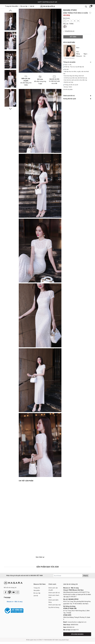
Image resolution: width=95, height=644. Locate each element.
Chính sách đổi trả (54, 592)
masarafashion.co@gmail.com (76, 622)
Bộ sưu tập (24, 6)
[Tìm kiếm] (86, 6)
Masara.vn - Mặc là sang (14, 601)
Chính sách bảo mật (54, 605)
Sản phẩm (15, 6)
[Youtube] (13, 592)
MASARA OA (70, 627)
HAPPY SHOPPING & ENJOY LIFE (47, 2)
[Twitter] (9, 592)
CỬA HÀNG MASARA (77, 634)
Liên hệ (32, 6)
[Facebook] (5, 592)
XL (75, 21)
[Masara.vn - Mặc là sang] (47, 6)
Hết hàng (73, 37)
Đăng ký (85, 575)
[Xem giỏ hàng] (90, 6)
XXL (78, 21)
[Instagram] (17, 592)
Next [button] (10, 108)
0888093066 (74, 624)
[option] (10, 21)
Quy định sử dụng (53, 607)
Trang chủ (8, 6)
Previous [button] (10, 10)
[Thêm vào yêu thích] (90, 13)
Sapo (67, 639)
